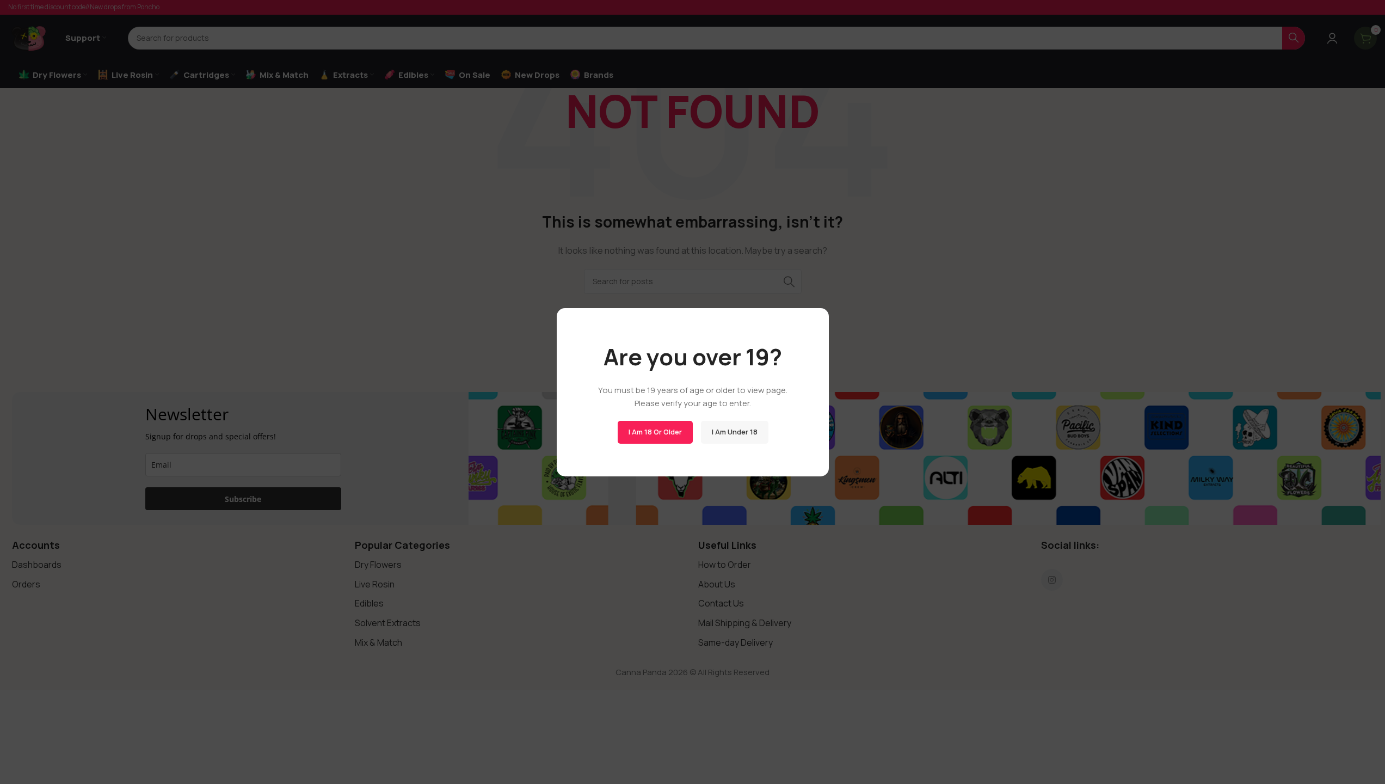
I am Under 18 (734, 432)
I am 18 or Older (654, 432)
